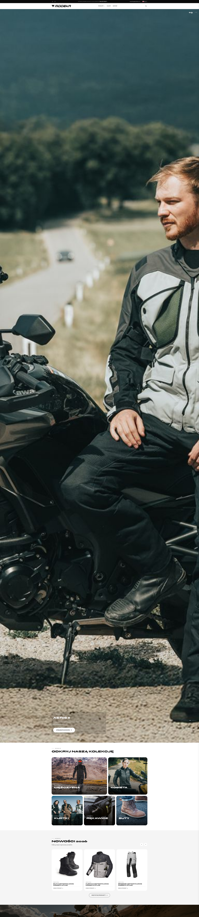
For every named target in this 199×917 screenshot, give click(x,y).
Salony (109, 6)
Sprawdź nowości (63, 731)
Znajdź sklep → (104, 1)
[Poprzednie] (141, 844)
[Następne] (145, 844)
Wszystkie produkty (99, 895)
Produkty (101, 6)
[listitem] (67, 870)
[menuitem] (101, 6)
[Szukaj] (146, 6)
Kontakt (115, 6)
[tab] (195, 711)
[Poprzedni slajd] (3, 738)
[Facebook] (55, 1)
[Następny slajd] (7, 738)
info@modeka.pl (135, 1)
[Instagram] (52, 1)
